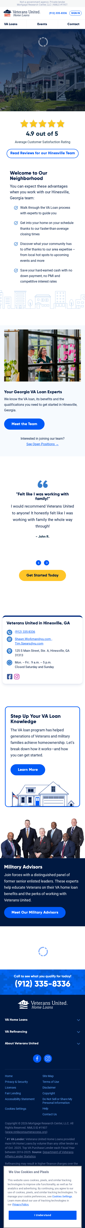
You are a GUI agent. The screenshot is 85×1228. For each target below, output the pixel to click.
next (46, 562)
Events (42, 24)
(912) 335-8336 (58, 13)
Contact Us (49, 1114)
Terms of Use (50, 1081)
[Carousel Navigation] (42, 563)
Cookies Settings (15, 1108)
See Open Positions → (42, 444)
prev (38, 562)
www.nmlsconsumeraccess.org (26, 1132)
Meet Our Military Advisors (35, 912)
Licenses (10, 1087)
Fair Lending (13, 1093)
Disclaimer (49, 1087)
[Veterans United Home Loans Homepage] (21, 12)
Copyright (48, 1093)
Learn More (28, 770)
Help (45, 1108)
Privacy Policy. (20, 1204)
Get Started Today (42, 575)
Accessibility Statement (20, 1099)
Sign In (75, 13)
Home (9, 1076)
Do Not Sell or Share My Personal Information (57, 1100)
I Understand (42, 1215)
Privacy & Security (16, 1081)
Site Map (48, 1076)
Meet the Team (24, 424)
